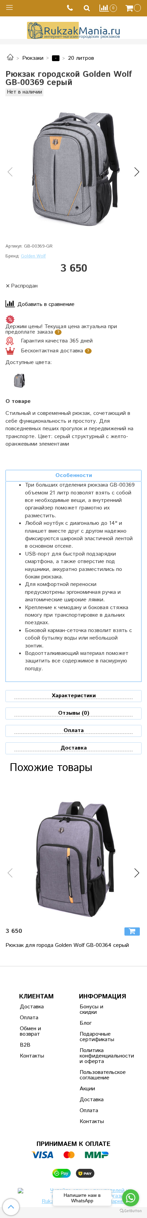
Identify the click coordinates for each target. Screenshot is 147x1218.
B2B (25, 1045)
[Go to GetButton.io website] (131, 1211)
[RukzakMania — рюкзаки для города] (73, 29)
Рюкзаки (32, 58)
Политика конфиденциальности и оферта (96, 1056)
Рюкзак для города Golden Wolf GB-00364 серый (67, 945)
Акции (87, 1089)
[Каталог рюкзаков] (10, 58)
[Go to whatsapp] (130, 1197)
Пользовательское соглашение (96, 1075)
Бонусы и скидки (91, 1009)
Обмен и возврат (30, 1031)
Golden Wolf (33, 256)
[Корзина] (134, 8)
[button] (10, 172)
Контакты (32, 1056)
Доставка (32, 1007)
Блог (86, 1023)
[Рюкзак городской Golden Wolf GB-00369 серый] (73, 166)
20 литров (81, 58)
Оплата (29, 1018)
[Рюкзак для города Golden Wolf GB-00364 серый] (73, 854)
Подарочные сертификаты (96, 1037)
